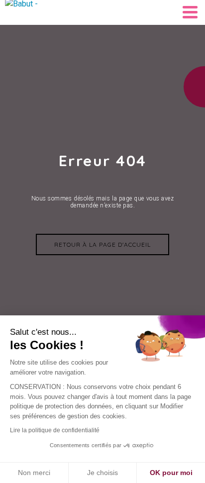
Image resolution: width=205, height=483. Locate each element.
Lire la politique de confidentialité (55, 430)
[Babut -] (30, 12)
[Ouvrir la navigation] (190, 12)
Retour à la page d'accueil (102, 244)
